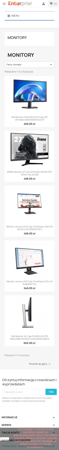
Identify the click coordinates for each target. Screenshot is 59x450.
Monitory (17, 37)
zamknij (4, 439)
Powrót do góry (40, 364)
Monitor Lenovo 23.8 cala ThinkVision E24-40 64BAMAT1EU (30, 283)
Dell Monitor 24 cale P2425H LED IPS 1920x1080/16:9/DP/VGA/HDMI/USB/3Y (29, 337)
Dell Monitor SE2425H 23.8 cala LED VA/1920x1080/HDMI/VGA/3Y (29, 118)
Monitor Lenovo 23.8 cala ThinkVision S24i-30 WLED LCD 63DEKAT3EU (29, 228)
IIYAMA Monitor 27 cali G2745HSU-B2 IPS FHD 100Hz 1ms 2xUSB (29, 173)
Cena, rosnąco (29, 64)
